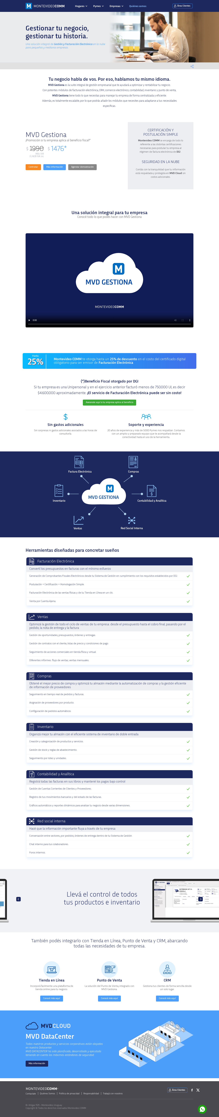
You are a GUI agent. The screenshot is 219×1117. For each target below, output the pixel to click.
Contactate (31, 1093)
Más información (54, 167)
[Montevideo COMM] (45, 6)
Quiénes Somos (47, 1093)
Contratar (33, 167)
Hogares (79, 6)
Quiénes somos (137, 6)
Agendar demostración (82, 167)
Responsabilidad (91, 1093)
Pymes (97, 6)
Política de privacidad (69, 1093)
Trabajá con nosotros (113, 1093)
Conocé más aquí (51, 998)
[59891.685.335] (202, 1109)
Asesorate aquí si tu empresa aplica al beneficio (109, 402)
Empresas (115, 6)
